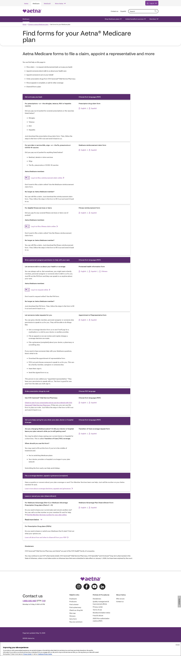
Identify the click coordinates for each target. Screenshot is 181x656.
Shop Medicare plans (112, 19)
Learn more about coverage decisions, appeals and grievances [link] (48, 488)
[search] (155, 11)
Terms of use (97, 610)
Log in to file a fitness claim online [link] (43, 226)
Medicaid (47, 3)
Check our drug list (76, 610)
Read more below (32, 519)
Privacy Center (27, 654)
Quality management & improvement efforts (101, 602)
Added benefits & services (134, 19)
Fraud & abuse (98, 615)
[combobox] (143, 11)
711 (43, 600)
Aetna (26, 3)
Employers (73, 599)
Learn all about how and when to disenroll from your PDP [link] (45, 537)
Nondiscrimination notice (101, 613)
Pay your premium (75, 622)
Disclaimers (97, 599)
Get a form (73, 619)
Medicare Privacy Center (45, 654)
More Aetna (59, 3)
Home (24, 24)
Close (178, 645)
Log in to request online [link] (39, 290)
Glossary (72, 616)
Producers (73, 601)
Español (123, 11)
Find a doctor (74, 604)
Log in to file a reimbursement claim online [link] (46, 178)
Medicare (36, 3)
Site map (72, 613)
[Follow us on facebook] (87, 587)
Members (153, 19)
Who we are (120, 599)
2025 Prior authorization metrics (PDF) (101, 619)
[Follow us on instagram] (79, 587)
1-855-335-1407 (29, 600)
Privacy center (98, 607)
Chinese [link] (104, 271)
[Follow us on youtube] (94, 587)
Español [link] (94, 108)
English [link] (83, 108)
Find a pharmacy (75, 607)
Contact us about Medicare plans (38, 24)
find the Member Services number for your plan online (46, 515)
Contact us (114, 11)
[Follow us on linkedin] (102, 587)
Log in (152, 3)
